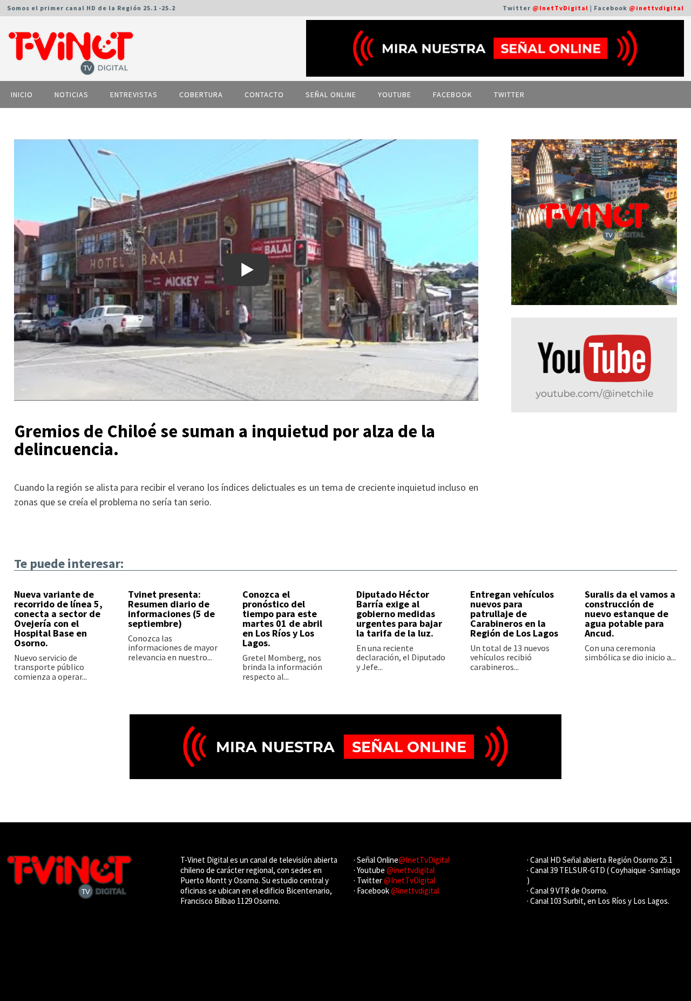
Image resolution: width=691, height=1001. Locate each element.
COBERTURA (201, 94)
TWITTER (509, 94)
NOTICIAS (72, 94)
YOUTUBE (394, 94)
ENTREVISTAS (134, 94)
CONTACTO (264, 94)
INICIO (22, 94)
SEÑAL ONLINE (331, 94)
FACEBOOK (452, 94)
